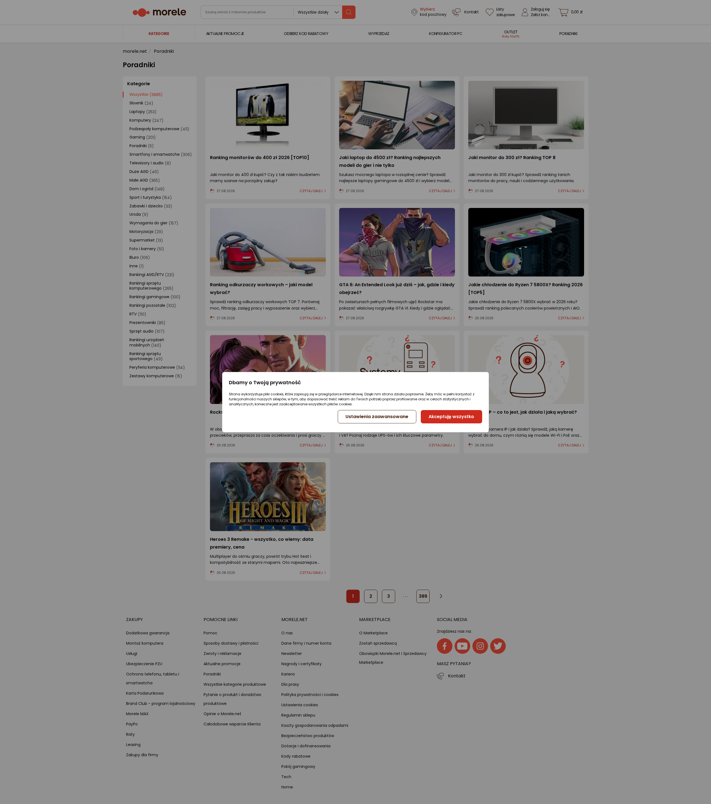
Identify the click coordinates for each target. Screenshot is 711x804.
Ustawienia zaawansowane (377, 416)
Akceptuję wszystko (451, 416)
